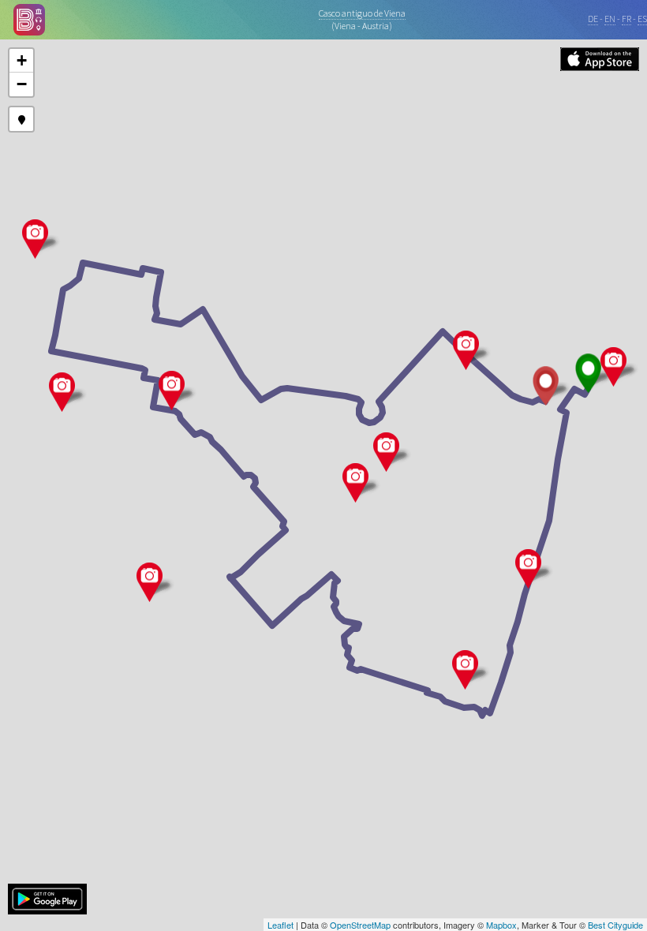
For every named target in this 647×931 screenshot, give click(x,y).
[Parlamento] (62, 392)
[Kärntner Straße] (528, 569)
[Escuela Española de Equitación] (386, 452)
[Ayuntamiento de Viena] (35, 239)
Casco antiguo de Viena (362, 13)
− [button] (22, 84)
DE (593, 18)
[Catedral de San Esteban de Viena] (613, 367)
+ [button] (22, 60)
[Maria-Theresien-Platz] (150, 582)
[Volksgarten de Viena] (172, 390)
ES (642, 18)
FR (626, 18)
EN (609, 18)
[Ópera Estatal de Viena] (465, 670)
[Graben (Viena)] (466, 350)
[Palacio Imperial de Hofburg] (355, 483)
